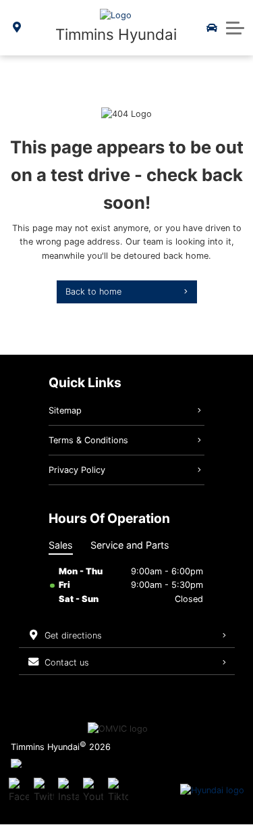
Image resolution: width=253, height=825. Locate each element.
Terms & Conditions (88, 440)
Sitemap (65, 410)
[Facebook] (19, 790)
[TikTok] (118, 790)
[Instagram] (68, 790)
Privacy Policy (77, 470)
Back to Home (93, 291)
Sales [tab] (61, 545)
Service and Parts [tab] (129, 545)
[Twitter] (44, 790)
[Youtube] (93, 790)
